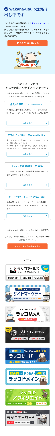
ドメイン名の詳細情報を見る (27, 246)
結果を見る (27, 123)
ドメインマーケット (40, 23)
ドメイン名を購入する (29, 43)
